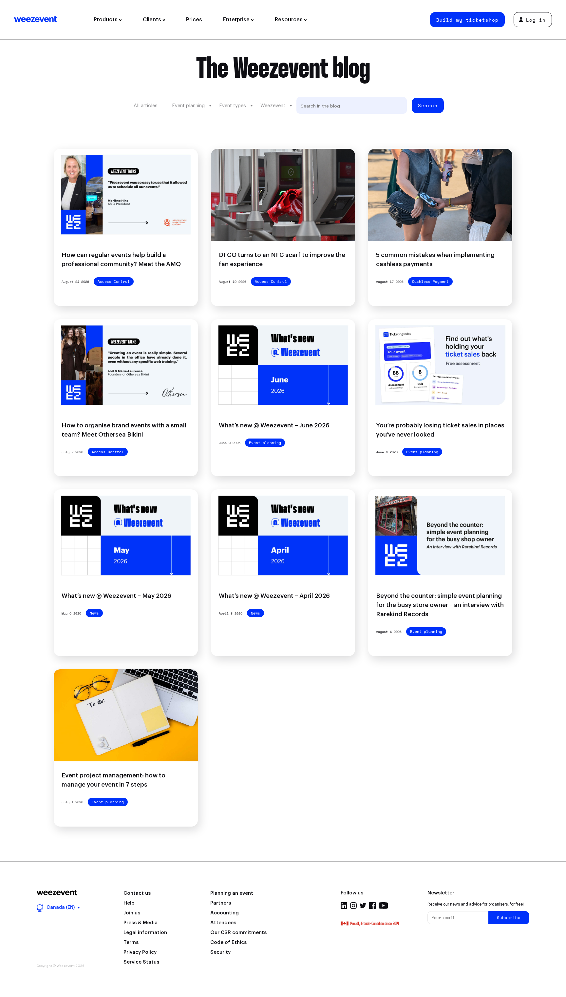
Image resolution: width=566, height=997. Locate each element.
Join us (131, 912)
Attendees (223, 922)
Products (106, 19)
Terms (131, 942)
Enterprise (237, 19)
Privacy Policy (140, 952)
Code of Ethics (228, 942)
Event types (232, 105)
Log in (536, 19)
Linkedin (344, 905)
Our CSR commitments (238, 932)
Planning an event (231, 893)
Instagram (353, 905)
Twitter (363, 905)
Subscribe (508, 917)
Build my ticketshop (467, 19)
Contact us (137, 893)
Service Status (141, 962)
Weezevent (48, 19)
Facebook (372, 905)
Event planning (188, 105)
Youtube (383, 905)
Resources (289, 19)
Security (220, 952)
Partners (220, 903)
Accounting (224, 912)
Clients (152, 19)
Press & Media (140, 922)
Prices (194, 19)
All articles (146, 105)
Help (128, 903)
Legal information (145, 932)
